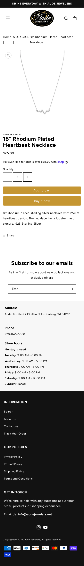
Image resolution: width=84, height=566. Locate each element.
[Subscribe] (71, 289)
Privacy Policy (13, 456)
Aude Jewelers (32, 539)
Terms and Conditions (18, 478)
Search (8, 411)
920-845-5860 (15, 334)
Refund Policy (13, 464)
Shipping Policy (14, 471)
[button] (8, 18)
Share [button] (11, 235)
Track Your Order (15, 433)
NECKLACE (21, 37)
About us (10, 419)
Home (7, 37)
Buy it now (42, 201)
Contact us (11, 426)
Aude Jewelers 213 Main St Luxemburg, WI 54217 (37, 314)
